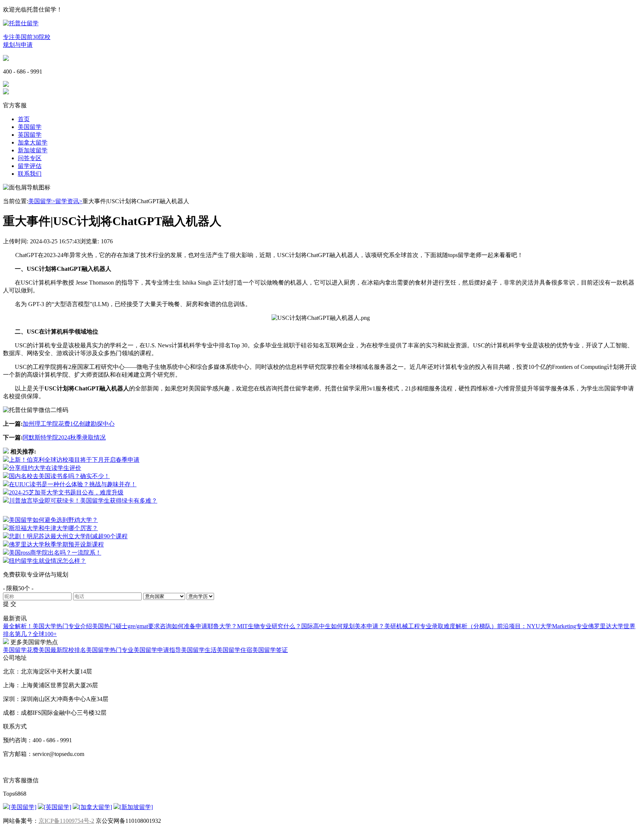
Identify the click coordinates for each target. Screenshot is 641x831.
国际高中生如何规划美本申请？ (342, 626)
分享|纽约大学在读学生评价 (45, 468)
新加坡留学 (32, 150)
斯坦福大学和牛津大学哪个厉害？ (53, 528)
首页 (24, 119)
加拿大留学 (32, 142)
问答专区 (30, 158)
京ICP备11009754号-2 (66, 821)
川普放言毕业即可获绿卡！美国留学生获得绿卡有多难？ (83, 500)
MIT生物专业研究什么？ (269, 626)
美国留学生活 (199, 650)
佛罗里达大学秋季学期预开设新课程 (56, 544)
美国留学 (30, 127)
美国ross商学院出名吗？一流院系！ (55, 552)
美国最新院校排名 (62, 650)
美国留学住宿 (234, 650)
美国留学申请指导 (157, 650)
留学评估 (30, 166)
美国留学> (41, 201)
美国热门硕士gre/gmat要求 (126, 626)
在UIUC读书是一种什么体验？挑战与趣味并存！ (73, 484)
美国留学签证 (270, 650)
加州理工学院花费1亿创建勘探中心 (69, 424)
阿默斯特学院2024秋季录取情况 (64, 437)
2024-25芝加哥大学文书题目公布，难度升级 (66, 492)
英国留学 (30, 135)
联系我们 (30, 174)
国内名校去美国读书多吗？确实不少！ (59, 476)
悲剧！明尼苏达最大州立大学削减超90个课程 (68, 536)
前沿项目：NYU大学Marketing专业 (542, 626)
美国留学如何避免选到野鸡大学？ (53, 520)
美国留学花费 (21, 650)
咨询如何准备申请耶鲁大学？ (198, 626)
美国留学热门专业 (110, 650)
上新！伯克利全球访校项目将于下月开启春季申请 (74, 460)
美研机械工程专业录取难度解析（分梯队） (440, 626)
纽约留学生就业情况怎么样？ (47, 561)
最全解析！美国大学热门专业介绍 (47, 626)
